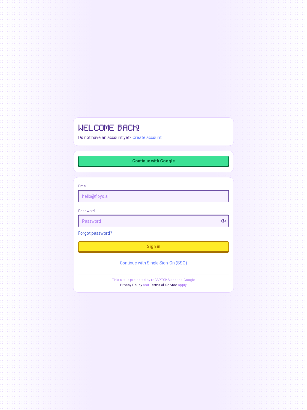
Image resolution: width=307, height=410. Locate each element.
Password (86, 211)
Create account (147, 137)
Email (83, 186)
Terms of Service (163, 285)
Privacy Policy (131, 285)
